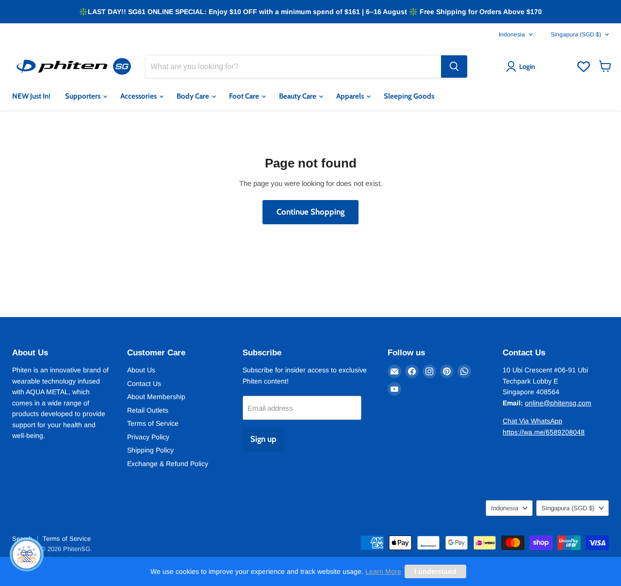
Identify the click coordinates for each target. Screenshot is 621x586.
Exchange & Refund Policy (167, 464)
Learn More (383, 571)
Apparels (350, 96)
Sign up (263, 439)
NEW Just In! (31, 96)
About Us (141, 370)
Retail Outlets (147, 410)
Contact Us (144, 383)
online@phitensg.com (558, 403)
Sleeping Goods (409, 96)
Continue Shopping (310, 212)
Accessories (139, 96)
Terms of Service (153, 423)
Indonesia (512, 34)
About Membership (156, 397)
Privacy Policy (148, 437)
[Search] (454, 66)
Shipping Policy (150, 450)
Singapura (576, 34)
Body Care (194, 96)
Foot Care (245, 96)
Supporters (83, 96)
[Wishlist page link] (583, 66)
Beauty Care (298, 96)
